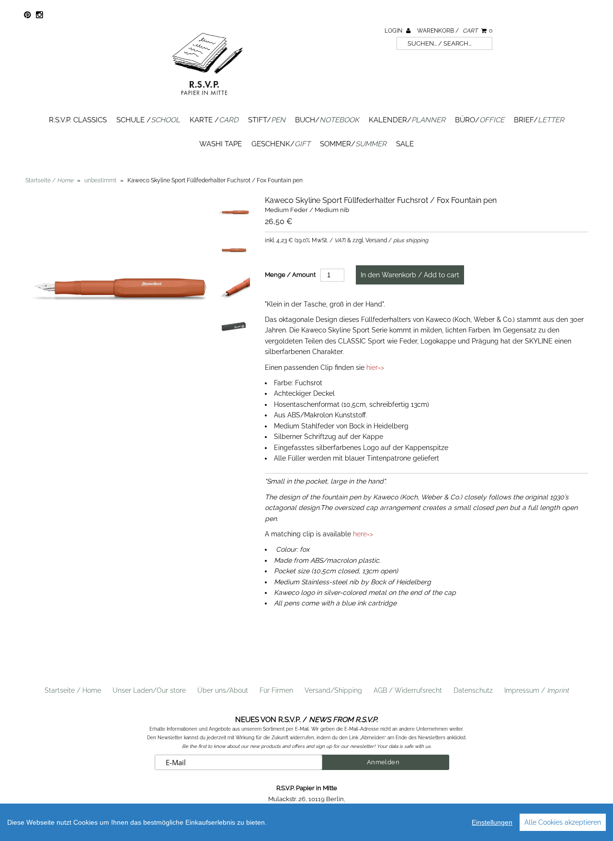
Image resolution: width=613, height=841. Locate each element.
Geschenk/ (280, 144)
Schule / (148, 120)
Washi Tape (220, 144)
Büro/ (479, 120)
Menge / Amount (290, 274)
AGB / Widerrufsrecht (408, 690)
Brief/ (539, 120)
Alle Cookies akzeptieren (562, 822)
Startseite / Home (73, 690)
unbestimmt (100, 180)
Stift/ (266, 120)
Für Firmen (276, 690)
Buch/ (327, 120)
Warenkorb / (454, 30)
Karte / (214, 120)
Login (394, 30)
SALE (405, 144)
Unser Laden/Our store (149, 690)
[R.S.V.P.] (207, 99)
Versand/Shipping (333, 690)
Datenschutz (473, 690)
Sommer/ (353, 144)
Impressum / (536, 690)
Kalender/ (407, 120)
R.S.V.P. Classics (78, 120)
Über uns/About (222, 690)
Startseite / (49, 180)
